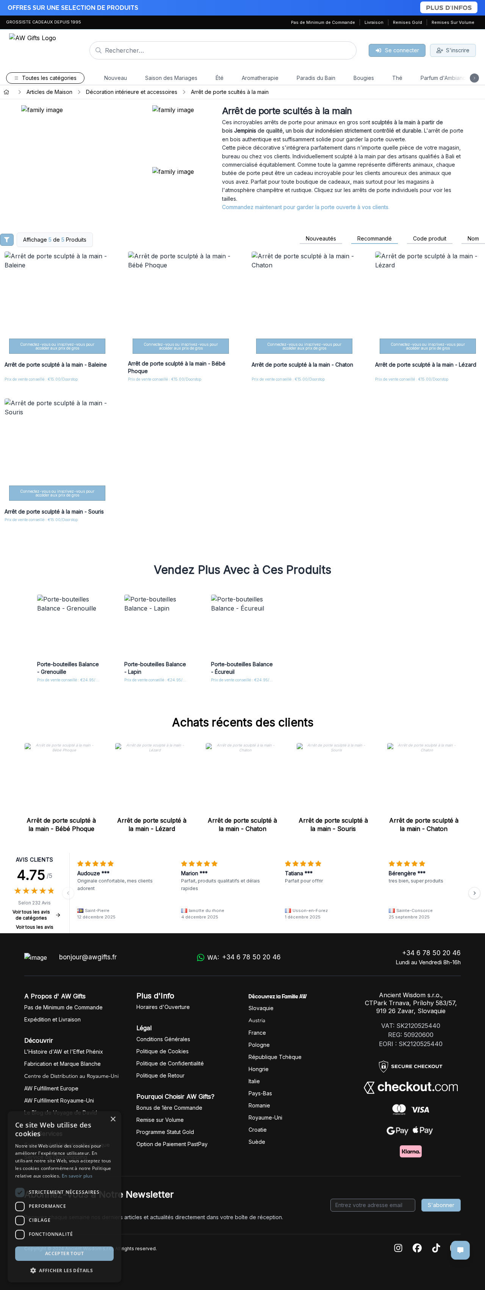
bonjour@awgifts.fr (88, 957)
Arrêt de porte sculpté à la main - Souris (333, 824)
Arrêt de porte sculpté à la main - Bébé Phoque (61, 824)
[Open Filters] (7, 240)
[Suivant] (474, 893)
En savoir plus (77, 1176)
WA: (244, 957)
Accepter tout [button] (64, 1253)
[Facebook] (417, 1248)
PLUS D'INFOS (449, 7)
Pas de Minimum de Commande (323, 22)
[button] (64, 1270)
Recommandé (374, 239)
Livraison (374, 22)
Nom (473, 239)
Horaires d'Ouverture (163, 1007)
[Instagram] (398, 1248)
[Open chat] (460, 1250)
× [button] (113, 1119)
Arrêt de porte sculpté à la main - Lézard (151, 824)
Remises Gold (407, 22)
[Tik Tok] (436, 1248)
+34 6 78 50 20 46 (431, 953)
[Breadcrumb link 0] (6, 92)
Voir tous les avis (34, 927)
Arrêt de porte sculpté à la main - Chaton (242, 824)
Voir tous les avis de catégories (31, 915)
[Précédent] (68, 893)
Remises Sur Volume (453, 22)
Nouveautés (321, 239)
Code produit (429, 239)
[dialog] (64, 1196)
